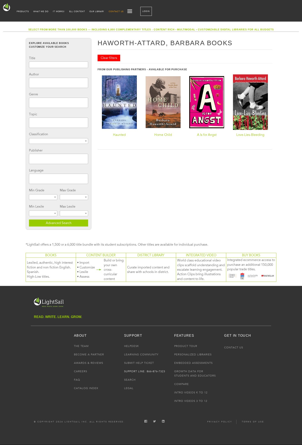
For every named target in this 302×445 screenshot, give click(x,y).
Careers (80, 371)
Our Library (96, 11)
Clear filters (109, 58)
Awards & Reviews (88, 363)
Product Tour (185, 346)
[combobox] (58, 83)
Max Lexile (67, 207)
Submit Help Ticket (139, 363)
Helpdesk (131, 346)
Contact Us (116, 11)
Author (34, 74)
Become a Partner (89, 354)
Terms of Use (253, 422)
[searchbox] (31, 82)
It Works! (59, 11)
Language (36, 170)
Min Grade (36, 190)
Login (146, 11)
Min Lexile (36, 207)
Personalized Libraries (193, 354)
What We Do (40, 11)
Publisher (36, 150)
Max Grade (68, 190)
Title (32, 58)
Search (130, 379)
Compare (181, 384)
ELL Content (77, 11)
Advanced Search (58, 223)
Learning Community (141, 354)
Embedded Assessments (193, 363)
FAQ (77, 379)
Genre (33, 94)
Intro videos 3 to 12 (190, 401)
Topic (33, 114)
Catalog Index (86, 388)
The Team (81, 346)
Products (23, 11)
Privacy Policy (219, 422)
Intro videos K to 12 (190, 392)
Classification (38, 134)
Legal (129, 388)
